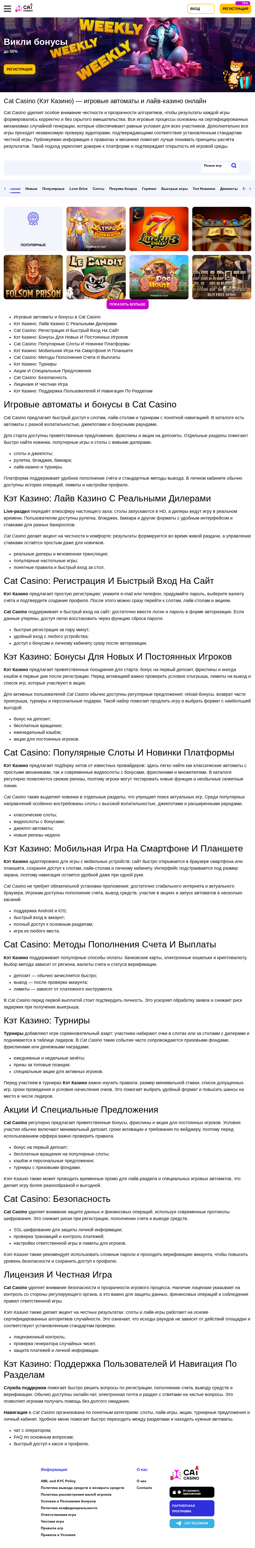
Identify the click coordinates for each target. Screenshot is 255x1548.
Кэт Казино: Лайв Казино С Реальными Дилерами (65, 323)
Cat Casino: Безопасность (40, 377)
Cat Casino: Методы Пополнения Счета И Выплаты (67, 357)
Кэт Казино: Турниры (35, 364)
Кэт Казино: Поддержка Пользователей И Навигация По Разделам (83, 390)
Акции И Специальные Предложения (52, 370)
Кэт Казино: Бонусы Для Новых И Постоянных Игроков (71, 337)
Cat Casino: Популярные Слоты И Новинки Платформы (72, 343)
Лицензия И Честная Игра (41, 384)
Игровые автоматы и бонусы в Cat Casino (57, 316)
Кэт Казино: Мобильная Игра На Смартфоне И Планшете (73, 350)
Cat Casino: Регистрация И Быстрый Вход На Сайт (66, 330)
